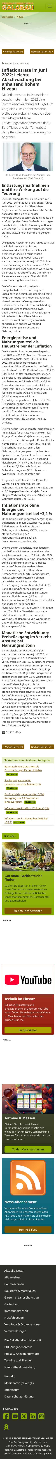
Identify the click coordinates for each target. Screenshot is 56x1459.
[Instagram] (41, 1416)
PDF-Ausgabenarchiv (18, 1347)
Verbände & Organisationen (22, 1324)
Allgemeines (12, 1277)
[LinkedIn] (32, 1416)
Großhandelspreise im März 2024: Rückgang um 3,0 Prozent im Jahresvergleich (24, 798)
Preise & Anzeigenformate (21, 1353)
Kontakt (9, 1376)
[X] (23, 1416)
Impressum (11, 1390)
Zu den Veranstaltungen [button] (28, 1149)
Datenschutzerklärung (19, 1396)
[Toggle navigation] (49, 6)
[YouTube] (15, 1416)
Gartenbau (11, 1304)
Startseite (7, 16)
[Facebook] (6, 1416)
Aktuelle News (13, 1270)
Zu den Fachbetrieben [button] (28, 911)
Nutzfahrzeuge (14, 1317)
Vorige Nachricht (14, 51)
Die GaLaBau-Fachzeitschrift (22, 1340)
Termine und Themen (18, 1360)
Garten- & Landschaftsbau (21, 1297)
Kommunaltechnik (16, 1311)
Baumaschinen (14, 1284)
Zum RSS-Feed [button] (28, 1229)
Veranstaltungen (15, 1331)
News (20, 16)
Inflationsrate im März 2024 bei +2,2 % (27, 808)
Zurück (11, 836)
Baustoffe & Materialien (20, 1291)
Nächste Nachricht (41, 51)
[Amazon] (6, 1427)
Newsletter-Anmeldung (19, 1367)
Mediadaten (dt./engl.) (19, 1383)
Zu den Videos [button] (28, 1030)
